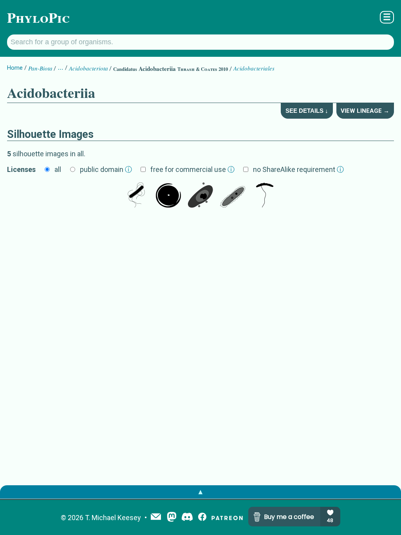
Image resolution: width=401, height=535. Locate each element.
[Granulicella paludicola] (200, 196)
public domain (106, 169)
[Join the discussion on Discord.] (187, 517)
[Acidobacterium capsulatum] (136, 196)
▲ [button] (200, 492)
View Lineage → (365, 110)
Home (15, 67)
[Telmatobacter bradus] (264, 196)
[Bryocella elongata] (232, 196)
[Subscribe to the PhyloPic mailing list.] (155, 517)
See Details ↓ (306, 110)
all (57, 169)
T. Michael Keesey (113, 517)
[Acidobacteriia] (168, 196)
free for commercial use (192, 169)
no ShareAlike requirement (298, 169)
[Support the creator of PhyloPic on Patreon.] (227, 517)
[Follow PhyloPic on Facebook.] (202, 517)
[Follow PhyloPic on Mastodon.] (172, 517)
